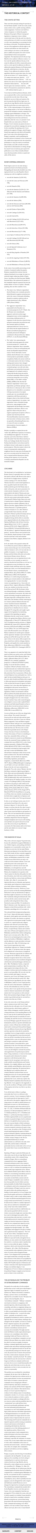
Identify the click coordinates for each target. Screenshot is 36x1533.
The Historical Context (17, 13)
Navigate (5, 1531)
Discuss (30, 1531)
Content (18, 1531)
